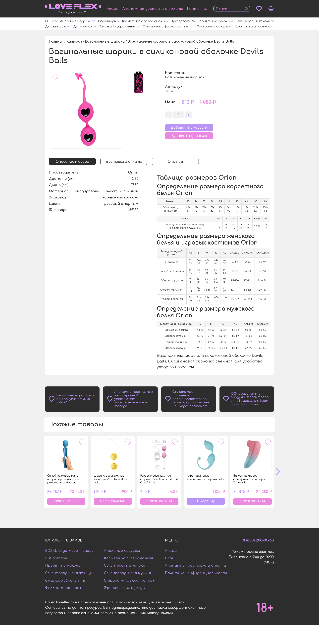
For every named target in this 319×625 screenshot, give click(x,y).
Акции (113, 9)
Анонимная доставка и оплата (152, 9)
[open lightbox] (86, 109)
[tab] (72, 161)
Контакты (197, 9)
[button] (281, 472)
